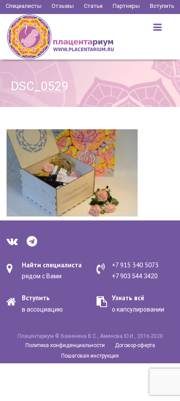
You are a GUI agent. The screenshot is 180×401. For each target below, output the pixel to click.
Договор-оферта (135, 345)
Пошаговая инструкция (90, 356)
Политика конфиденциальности (65, 345)
